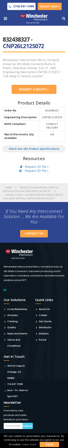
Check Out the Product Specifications (34, 148)
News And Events (17, 333)
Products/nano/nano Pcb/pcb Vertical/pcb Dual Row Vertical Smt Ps (30, 189)
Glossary (12, 315)
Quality (11, 327)
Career (43, 315)
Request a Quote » (34, 89)
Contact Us (34, 233)
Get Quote (45, 321)
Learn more (29, 444)
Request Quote (50, 6)
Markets (44, 333)
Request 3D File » (36, 171)
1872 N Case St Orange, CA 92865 (16, 372)
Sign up (27, 425)
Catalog (12, 321)
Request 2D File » (36, 167)
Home (9, 187)
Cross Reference (17, 309)
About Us (44, 309)
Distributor (45, 327)
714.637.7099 (15, 384)
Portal (42, 340)
